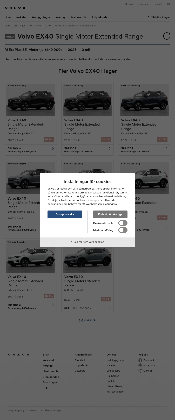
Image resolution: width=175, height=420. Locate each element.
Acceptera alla (65, 214)
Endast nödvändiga (110, 214)
